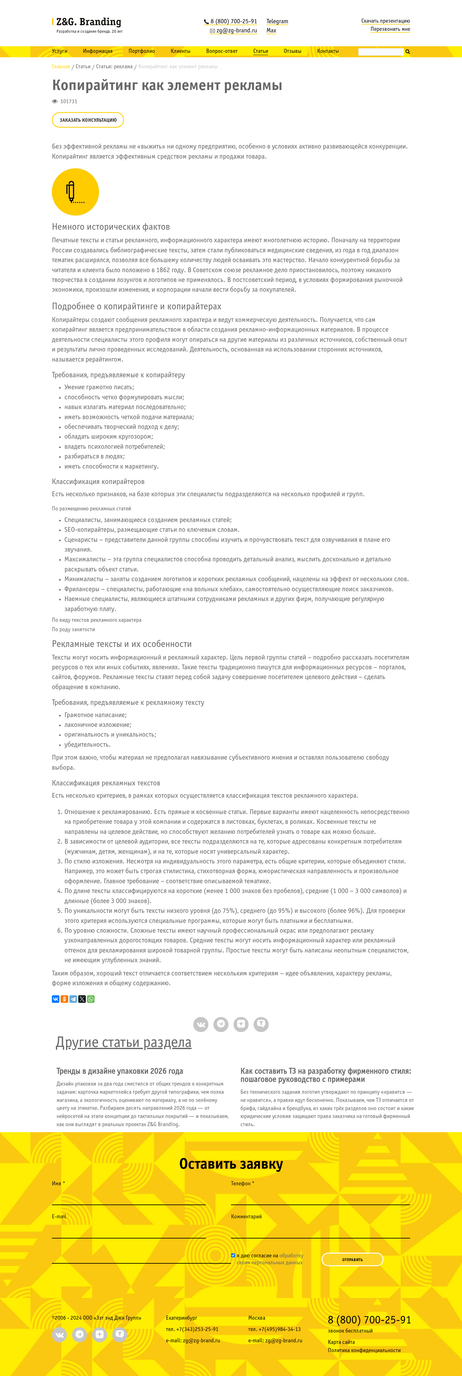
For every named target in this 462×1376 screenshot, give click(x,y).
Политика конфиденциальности (364, 1350)
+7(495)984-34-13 (280, 1329)
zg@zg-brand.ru (237, 31)
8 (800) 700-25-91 (234, 22)
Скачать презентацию (385, 21)
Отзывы (292, 51)
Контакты (328, 51)
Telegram (277, 22)
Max (271, 31)
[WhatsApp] (91, 999)
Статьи (260, 51)
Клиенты (180, 51)
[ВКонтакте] (55, 999)
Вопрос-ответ (222, 51)
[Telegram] (73, 999)
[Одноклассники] (64, 999)
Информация (98, 51)
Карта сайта (341, 1342)
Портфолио (142, 51)
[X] (82, 999)
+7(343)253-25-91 (197, 1329)
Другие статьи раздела (124, 1043)
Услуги (59, 51)
